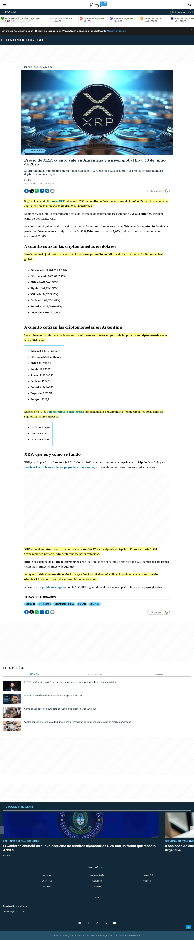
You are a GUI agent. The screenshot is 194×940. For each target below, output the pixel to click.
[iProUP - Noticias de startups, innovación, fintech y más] (97, 5)
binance (94, 604)
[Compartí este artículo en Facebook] (26, 191)
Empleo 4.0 (47, 881)
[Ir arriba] (188, 927)
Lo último (47, 875)
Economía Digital (97, 875)
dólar (82, 604)
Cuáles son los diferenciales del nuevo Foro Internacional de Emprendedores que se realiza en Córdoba (77, 721)
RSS (97, 897)
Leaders (47, 887)
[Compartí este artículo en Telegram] (47, 191)
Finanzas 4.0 (147, 875)
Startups (147, 881)
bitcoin (30, 604)
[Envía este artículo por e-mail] (52, 191)
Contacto (97, 887)
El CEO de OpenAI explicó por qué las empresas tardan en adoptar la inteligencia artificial (70, 682)
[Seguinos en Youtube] (114, 923)
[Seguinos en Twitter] (105, 923)
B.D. (8, 855)
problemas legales (54, 587)
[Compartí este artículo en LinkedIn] (42, 191)
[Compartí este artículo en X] (31, 191)
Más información (116, 31)
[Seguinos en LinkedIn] (97, 923)
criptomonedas (64, 604)
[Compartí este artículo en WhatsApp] (37, 191)
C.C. (29, 180)
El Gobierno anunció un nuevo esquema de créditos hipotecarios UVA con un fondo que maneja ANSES (79, 848)
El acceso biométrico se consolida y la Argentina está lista (54, 695)
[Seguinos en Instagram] (79, 923)
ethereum (45, 604)
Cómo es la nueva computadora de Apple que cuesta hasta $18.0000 (60, 708)
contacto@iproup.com (13, 911)
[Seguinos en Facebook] (88, 923)
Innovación (97, 881)
